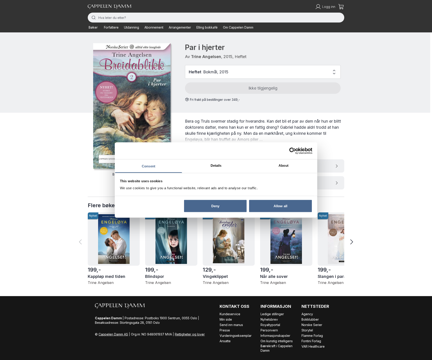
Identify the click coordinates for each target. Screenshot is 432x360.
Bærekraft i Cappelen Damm (276, 348)
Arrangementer (180, 27)
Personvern (269, 330)
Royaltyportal (270, 325)
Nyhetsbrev (269, 319)
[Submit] (93, 17)
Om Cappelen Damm (238, 27)
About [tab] (283, 165)
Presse (225, 330)
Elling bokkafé (207, 27)
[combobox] (216, 17)
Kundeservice (230, 314)
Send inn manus (231, 325)
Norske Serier (312, 325)
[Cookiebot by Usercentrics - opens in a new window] (292, 150)
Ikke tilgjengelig (262, 88)
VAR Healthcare (313, 346)
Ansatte (225, 341)
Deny (215, 206)
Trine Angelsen (206, 56)
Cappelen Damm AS (113, 334)
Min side (226, 319)
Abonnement (153, 27)
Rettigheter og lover (190, 334)
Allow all (280, 206)
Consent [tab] (148, 166)
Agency (307, 314)
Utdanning (131, 27)
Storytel (307, 330)
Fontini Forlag (311, 341)
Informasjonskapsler (275, 336)
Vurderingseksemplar (236, 336)
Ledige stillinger (272, 314)
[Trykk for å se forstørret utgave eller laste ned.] (132, 106)
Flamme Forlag (312, 336)
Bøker (93, 27)
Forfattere (111, 27)
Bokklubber (310, 319)
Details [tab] (216, 165)
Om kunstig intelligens (277, 341)
